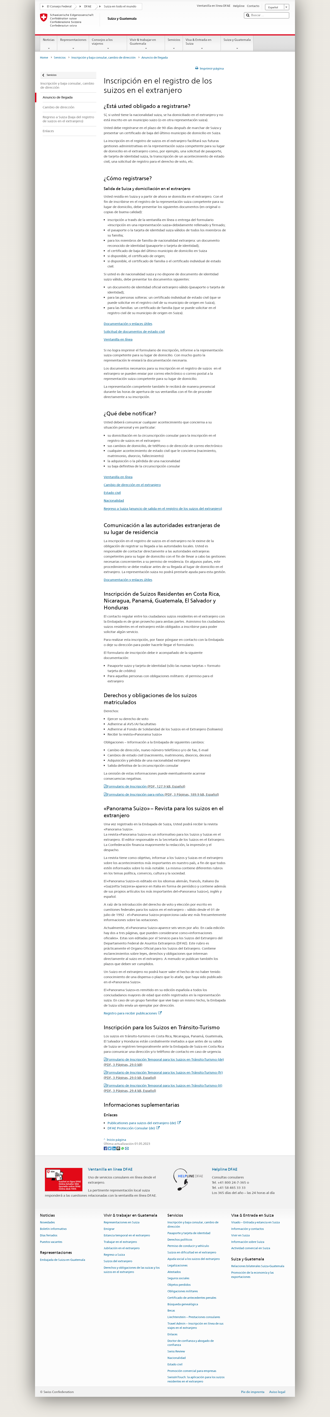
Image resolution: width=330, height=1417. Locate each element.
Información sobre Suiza (247, 1242)
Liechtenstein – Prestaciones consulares (193, 1317)
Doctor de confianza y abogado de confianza (190, 1343)
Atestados (174, 1272)
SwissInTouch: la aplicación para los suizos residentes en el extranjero (195, 1379)
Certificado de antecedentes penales (191, 1297)
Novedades (47, 1222)
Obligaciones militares (182, 1291)
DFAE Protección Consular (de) (131, 1128)
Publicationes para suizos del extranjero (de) (142, 1123)
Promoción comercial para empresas (191, 1371)
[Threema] (119, 1148)
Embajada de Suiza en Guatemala (62, 1260)
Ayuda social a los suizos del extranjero (193, 1259)
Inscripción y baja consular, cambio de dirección (103, 57)
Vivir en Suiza (240, 1235)
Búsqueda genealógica (182, 1304)
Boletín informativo (53, 1229)
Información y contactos (247, 1229)
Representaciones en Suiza (121, 1222)
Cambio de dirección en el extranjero (132, 485)
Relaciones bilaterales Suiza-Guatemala (257, 1266)
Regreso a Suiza (114, 1254)
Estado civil (112, 493)
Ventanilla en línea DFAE (110, 1169)
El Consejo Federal (59, 6)
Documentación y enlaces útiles (128, 324)
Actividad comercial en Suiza (250, 1248)
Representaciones (73, 40)
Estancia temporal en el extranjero (127, 1235)
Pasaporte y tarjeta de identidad (188, 1233)
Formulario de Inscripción (146, 786)
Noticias (49, 40)
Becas (171, 1310)
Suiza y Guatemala (237, 40)
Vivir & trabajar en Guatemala (143, 41)
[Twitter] (110, 1148)
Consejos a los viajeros (102, 41)
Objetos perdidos (179, 1284)
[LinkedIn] (114, 1148)
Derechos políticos (179, 1239)
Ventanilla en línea (118, 339)
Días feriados (48, 1235)
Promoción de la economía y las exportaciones (252, 1275)
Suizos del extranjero (118, 1261)
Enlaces (172, 1334)
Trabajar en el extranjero (120, 1242)
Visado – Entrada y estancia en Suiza (255, 1222)
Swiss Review (176, 1351)
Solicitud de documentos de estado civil (134, 331)
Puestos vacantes (51, 1242)
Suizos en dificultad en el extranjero (191, 1252)
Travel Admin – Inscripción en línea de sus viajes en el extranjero (195, 1325)
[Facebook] (106, 1148)
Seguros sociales (178, 1278)
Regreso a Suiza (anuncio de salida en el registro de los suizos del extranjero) (163, 508)
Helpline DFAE (225, 1169)
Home (44, 57)
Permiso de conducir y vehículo (188, 1246)
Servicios (174, 40)
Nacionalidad (114, 500)
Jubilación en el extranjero (122, 1248)
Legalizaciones (177, 1265)
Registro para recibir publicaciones (130, 1013)
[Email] (127, 1148)
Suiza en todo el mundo (120, 6)
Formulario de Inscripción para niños (163, 794)
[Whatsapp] (123, 1148)
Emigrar (109, 1229)
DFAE (87, 6)
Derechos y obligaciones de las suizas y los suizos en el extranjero (132, 1270)
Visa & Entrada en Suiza (198, 41)
